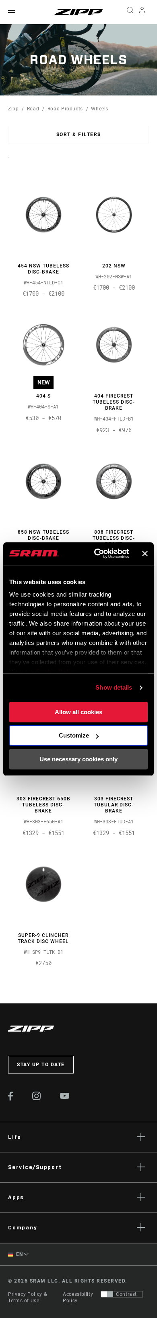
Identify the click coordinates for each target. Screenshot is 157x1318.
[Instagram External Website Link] (36, 1098)
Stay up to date (41, 1064)
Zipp (13, 109)
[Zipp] (78, 12)
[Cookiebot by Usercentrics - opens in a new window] (96, 553)
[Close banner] (145, 553)
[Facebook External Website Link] (10, 1098)
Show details (113, 687)
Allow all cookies (78, 712)
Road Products (65, 109)
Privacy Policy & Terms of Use (27, 1297)
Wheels (99, 109)
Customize (74, 735)
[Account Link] (142, 12)
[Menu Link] (11, 12)
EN (19, 1254)
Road (33, 109)
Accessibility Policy (78, 1297)
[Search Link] (129, 12)
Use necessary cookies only (78, 759)
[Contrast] (107, 1294)
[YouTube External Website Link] (65, 1097)
